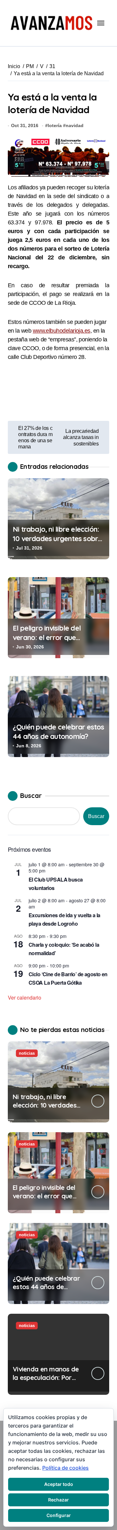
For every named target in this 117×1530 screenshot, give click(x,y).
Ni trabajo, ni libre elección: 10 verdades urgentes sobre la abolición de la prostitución (57, 543)
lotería (55, 125)
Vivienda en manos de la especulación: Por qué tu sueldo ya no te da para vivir (46, 1381)
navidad (75, 125)
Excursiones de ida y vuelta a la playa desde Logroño (64, 919)
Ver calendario (24, 997)
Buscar (31, 795)
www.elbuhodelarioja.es (61, 330)
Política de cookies (65, 1468)
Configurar (58, 1515)
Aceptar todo (58, 1484)
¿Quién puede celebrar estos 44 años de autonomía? (58, 731)
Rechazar (58, 1499)
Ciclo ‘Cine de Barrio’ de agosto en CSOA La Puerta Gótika (68, 978)
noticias (27, 1053)
